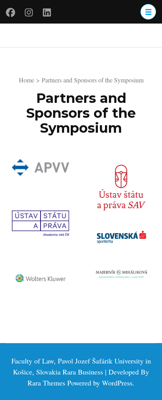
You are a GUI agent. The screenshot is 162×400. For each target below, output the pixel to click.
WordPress (117, 382)
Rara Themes (46, 382)
